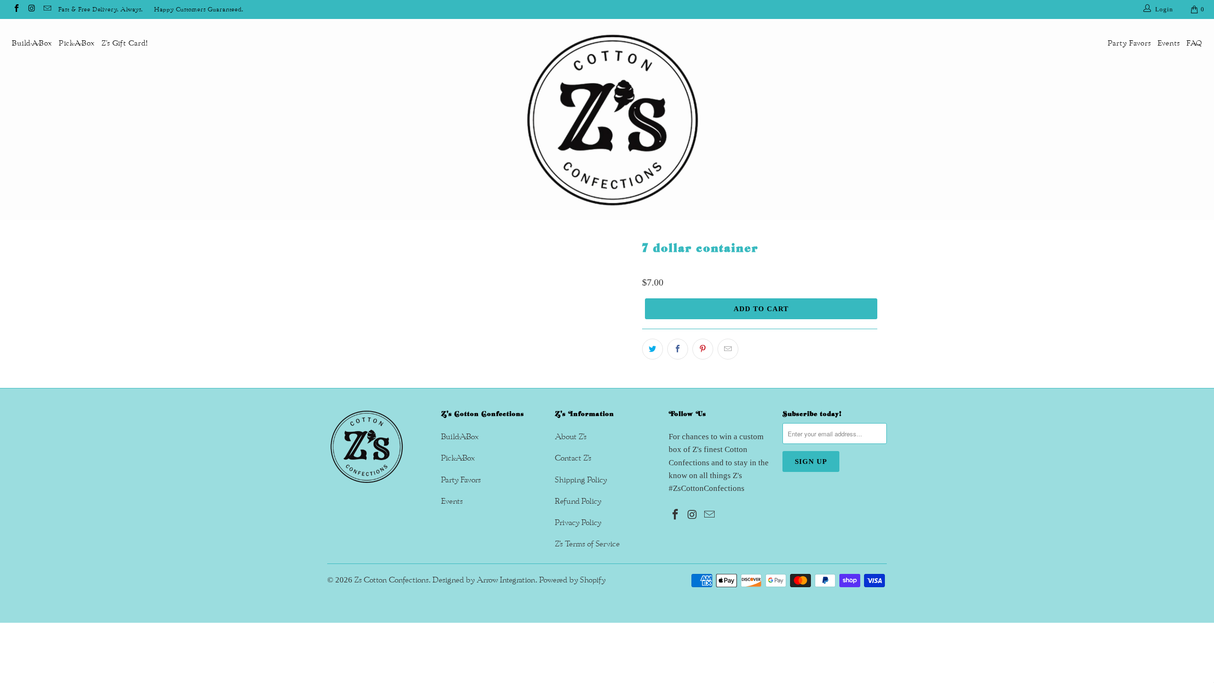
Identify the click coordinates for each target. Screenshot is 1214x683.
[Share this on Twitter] (652, 349)
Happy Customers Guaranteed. (198, 9)
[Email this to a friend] (727, 349)
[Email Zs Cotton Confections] (47, 9)
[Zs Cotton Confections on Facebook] (16, 9)
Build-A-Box (32, 43)
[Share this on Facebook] (677, 349)
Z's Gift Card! (124, 43)
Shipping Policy (581, 480)
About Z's (571, 437)
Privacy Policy (578, 522)
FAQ (1194, 43)
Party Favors (1129, 43)
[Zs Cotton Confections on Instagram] (31, 9)
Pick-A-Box (77, 43)
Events (1169, 43)
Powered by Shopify (572, 580)
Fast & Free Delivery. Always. (100, 9)
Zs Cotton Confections (391, 580)
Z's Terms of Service (587, 544)
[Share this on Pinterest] (702, 349)
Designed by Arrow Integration (483, 580)
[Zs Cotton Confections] (611, 119)
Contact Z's (573, 458)
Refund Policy (578, 501)
